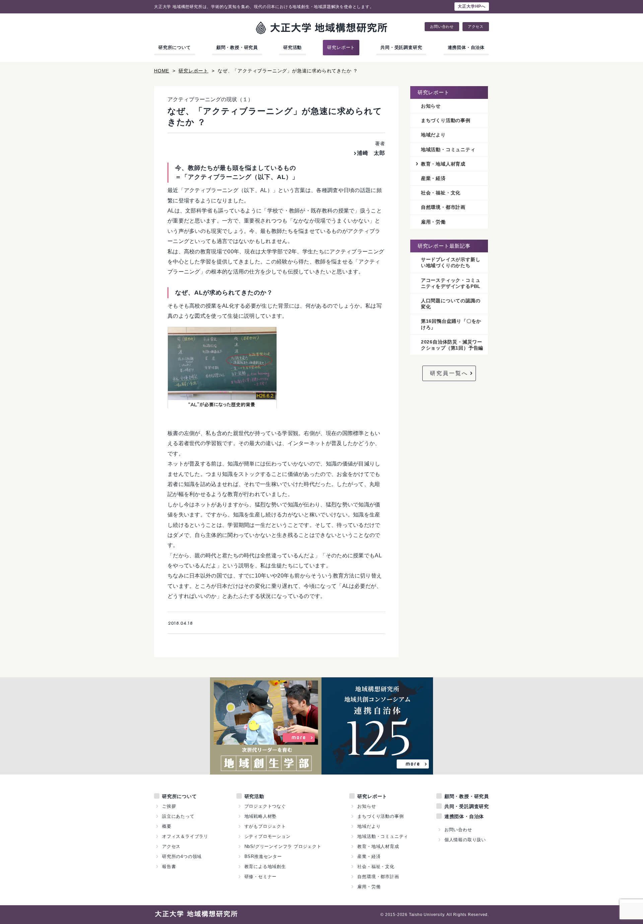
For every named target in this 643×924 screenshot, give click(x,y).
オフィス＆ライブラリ (185, 836)
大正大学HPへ (472, 6)
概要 (166, 826)
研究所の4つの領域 (182, 856)
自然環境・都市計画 (443, 207)
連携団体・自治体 (466, 47)
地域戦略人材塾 (260, 816)
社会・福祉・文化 (440, 192)
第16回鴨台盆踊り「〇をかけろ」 (451, 324)
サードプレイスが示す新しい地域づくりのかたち (451, 262)
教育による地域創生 (265, 866)
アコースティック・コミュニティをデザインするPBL (451, 283)
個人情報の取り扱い (465, 839)
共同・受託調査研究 (401, 47)
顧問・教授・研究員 (237, 47)
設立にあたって (178, 816)
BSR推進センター (263, 856)
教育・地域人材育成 (443, 164)
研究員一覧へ (449, 373)
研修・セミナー (260, 876)
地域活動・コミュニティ (448, 149)
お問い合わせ (442, 26)
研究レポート (341, 47)
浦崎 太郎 (371, 153)
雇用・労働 (433, 222)
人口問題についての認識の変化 (451, 303)
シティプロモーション (267, 836)
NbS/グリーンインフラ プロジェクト (283, 846)
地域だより (433, 134)
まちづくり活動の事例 (446, 120)
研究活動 (292, 47)
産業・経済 (433, 178)
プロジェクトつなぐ (265, 806)
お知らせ (431, 106)
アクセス (476, 26)
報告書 (169, 866)
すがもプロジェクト (265, 826)
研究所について (174, 47)
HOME (161, 70)
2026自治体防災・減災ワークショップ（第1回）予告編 (452, 345)
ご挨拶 (169, 806)
